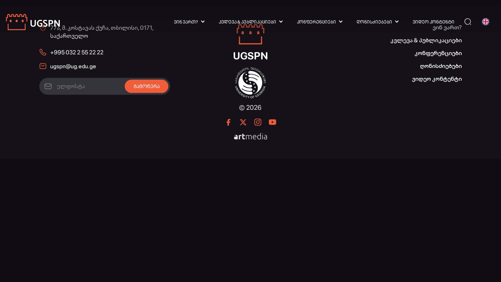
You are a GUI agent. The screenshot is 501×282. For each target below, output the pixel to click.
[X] (243, 122)
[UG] (250, 71)
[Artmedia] (250, 137)
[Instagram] (257, 122)
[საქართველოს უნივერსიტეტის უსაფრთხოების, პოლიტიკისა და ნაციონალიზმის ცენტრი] (33, 22)
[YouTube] (272, 122)
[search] (468, 21)
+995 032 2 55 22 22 (76, 52)
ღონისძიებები (374, 22)
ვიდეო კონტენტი (433, 22)
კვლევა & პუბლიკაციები (247, 22)
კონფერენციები (316, 22)
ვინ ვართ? (186, 22)
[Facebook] (228, 122)
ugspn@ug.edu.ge (73, 66)
